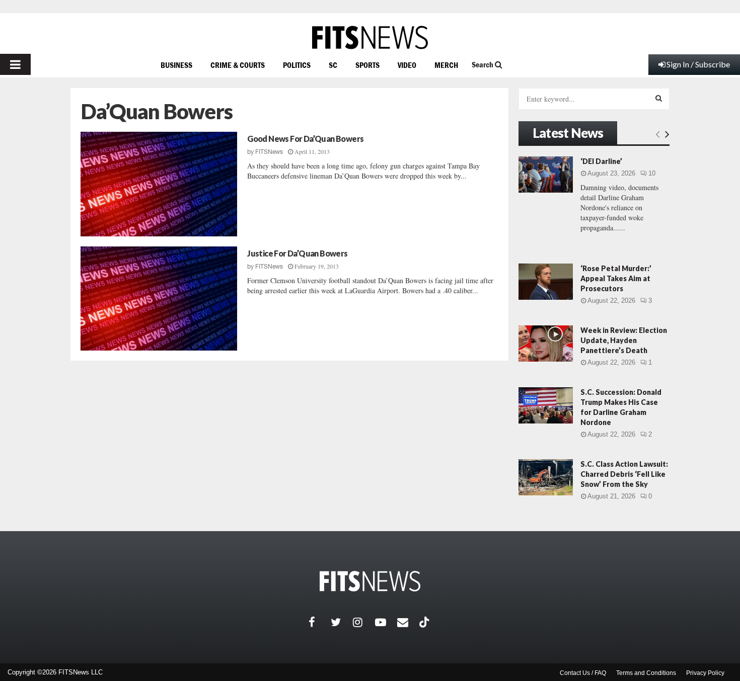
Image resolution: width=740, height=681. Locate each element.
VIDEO (407, 64)
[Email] (408, 622)
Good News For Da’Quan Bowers (305, 138)
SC (333, 64)
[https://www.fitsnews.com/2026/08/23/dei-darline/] (546, 174)
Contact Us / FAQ (583, 672)
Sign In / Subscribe (698, 64)
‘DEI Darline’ (601, 161)
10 (651, 173)
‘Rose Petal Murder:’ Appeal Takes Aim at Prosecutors (615, 278)
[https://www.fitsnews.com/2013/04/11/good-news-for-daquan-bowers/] (159, 184)
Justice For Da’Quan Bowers (297, 253)
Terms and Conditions (646, 672)
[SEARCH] (659, 98)
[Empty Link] (657, 134)
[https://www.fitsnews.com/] (370, 37)
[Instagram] (364, 622)
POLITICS (297, 64)
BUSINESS (176, 64)
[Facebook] (320, 622)
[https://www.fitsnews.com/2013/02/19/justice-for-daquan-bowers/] (159, 298)
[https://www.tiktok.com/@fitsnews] (425, 622)
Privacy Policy (705, 672)
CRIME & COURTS (237, 64)
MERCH (446, 64)
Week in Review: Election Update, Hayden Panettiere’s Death (623, 340)
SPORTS (367, 64)
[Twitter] (342, 622)
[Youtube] (386, 622)
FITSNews (269, 151)
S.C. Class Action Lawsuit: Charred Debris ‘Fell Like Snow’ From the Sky (624, 474)
